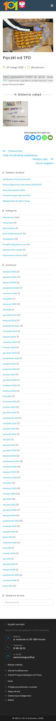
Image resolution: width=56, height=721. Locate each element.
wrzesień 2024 (10, 331)
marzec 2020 (9, 493)
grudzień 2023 (10, 353)
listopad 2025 (9, 282)
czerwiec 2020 (10, 477)
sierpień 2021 (9, 428)
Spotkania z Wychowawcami (17, 179)
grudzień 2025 (10, 277)
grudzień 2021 (9, 412)
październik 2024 (11, 325)
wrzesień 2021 (9, 423)
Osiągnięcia (8, 239)
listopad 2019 (9, 515)
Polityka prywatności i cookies (22, 687)
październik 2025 (11, 288)
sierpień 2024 (9, 336)
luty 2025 (7, 309)
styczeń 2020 (9, 504)
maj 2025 (7, 298)
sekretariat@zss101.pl (23, 657)
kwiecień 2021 (9, 434)
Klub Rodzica (9, 228)
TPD (5, 80)
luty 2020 (7, 499)
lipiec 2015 (8, 586)
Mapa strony (14, 691)
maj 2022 (7, 396)
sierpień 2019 (9, 531)
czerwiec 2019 (9, 542)
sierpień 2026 (9, 271)
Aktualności (37, 67)
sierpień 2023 (9, 363)
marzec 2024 (9, 347)
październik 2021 (11, 418)
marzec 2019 (9, 553)
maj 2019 (7, 548)
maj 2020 (7, 483)
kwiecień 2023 (10, 369)
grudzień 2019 (9, 510)
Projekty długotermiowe (14, 244)
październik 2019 (11, 520)
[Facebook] (27, 137)
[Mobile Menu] (52, 5)
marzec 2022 (9, 407)
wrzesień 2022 (10, 385)
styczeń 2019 (9, 564)
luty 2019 (7, 558)
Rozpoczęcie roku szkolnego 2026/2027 (22, 184)
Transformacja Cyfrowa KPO (16, 195)
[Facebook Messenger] (32, 137)
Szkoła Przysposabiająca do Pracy (25, 675)
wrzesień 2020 (10, 466)
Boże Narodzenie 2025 (14, 190)
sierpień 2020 (9, 472)
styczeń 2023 (9, 374)
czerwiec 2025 (10, 293)
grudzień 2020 (10, 450)
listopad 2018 (9, 569)
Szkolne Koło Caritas (13, 249)
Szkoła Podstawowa (18, 670)
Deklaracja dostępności (19, 695)
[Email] (50, 137)
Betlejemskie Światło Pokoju (16, 201)
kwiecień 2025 (10, 304)
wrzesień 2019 (9, 526)
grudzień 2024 (10, 315)
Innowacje (8, 222)
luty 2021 (7, 439)
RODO (11, 700)
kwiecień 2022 (10, 401)
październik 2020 (11, 461)
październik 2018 (11, 575)
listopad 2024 (9, 320)
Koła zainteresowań (12, 233)
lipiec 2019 (8, 537)
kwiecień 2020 (10, 488)
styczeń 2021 (9, 445)
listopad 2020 (9, 455)
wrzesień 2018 (9, 580)
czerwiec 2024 (10, 342)
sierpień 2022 (9, 391)
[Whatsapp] (44, 137)
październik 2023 (11, 358)
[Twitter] (38, 137)
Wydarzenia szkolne (13, 255)
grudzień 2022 (10, 380)
